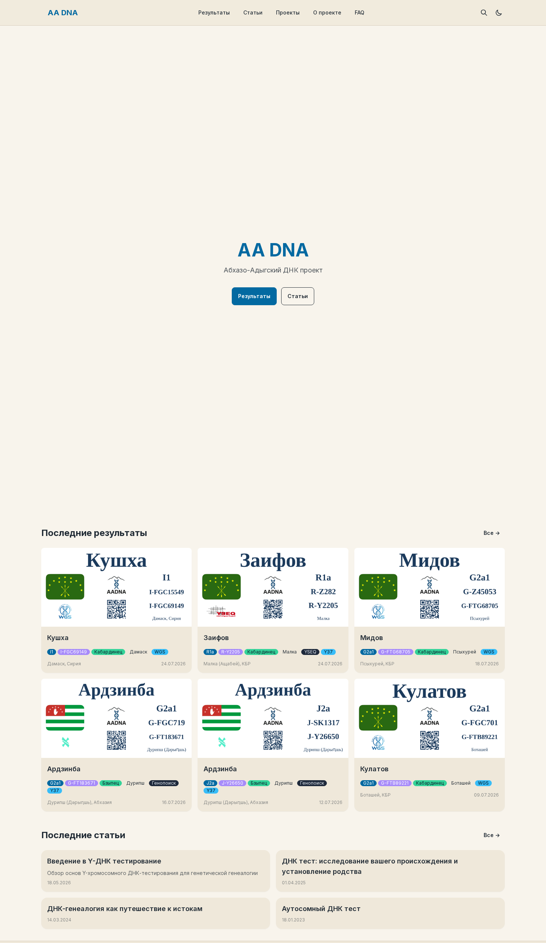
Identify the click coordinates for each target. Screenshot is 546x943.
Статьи (253, 12)
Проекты (288, 12)
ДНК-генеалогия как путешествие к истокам (124, 909)
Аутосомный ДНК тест (321, 909)
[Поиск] (484, 13)
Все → (492, 533)
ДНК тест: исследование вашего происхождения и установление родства (370, 866)
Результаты (214, 12)
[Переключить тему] (499, 13)
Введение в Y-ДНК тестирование (104, 861)
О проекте (327, 12)
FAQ (359, 12)
